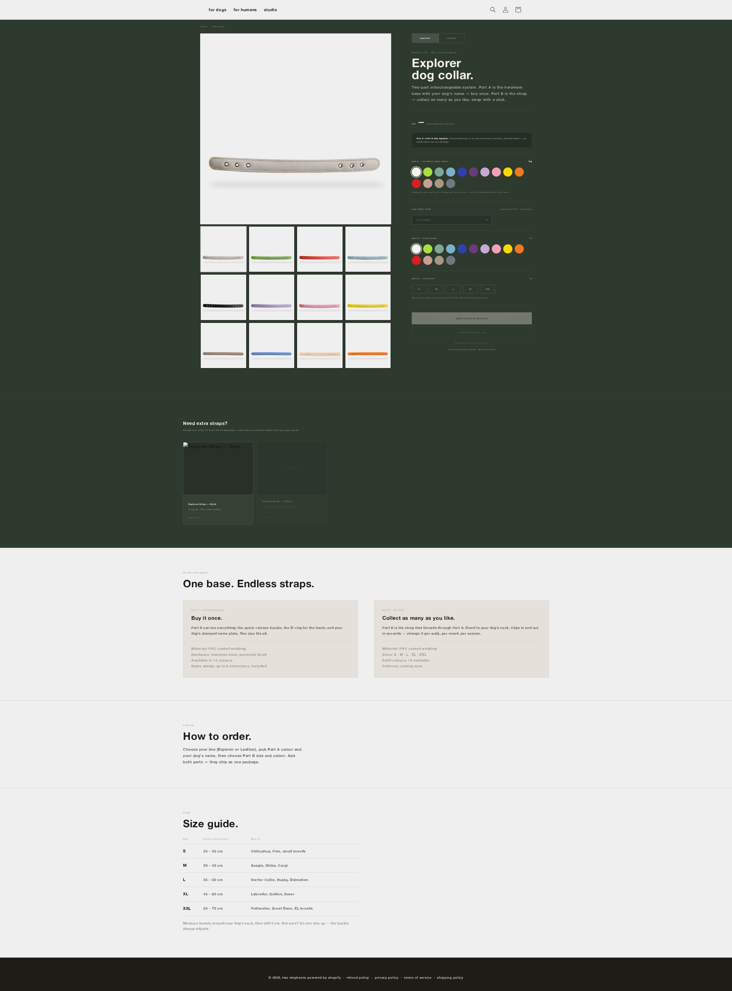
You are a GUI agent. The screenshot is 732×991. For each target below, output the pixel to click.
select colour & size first (472, 318)
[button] (493, 9)
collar (203, 26)
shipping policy (450, 978)
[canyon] (427, 183)
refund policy (358, 978)
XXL (488, 289)
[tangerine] (519, 172)
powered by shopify (324, 978)
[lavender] (485, 172)
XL (470, 289)
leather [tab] (451, 38)
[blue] (462, 172)
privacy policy (387, 978)
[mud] (439, 183)
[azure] (450, 172)
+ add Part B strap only (472, 332)
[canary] (507, 172)
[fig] (473, 172)
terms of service (417, 978)
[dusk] (450, 183)
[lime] (427, 172)
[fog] (416, 172)
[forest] (439, 172)
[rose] (496, 172)
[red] (416, 183)
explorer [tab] (425, 38)
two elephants (294, 978)
